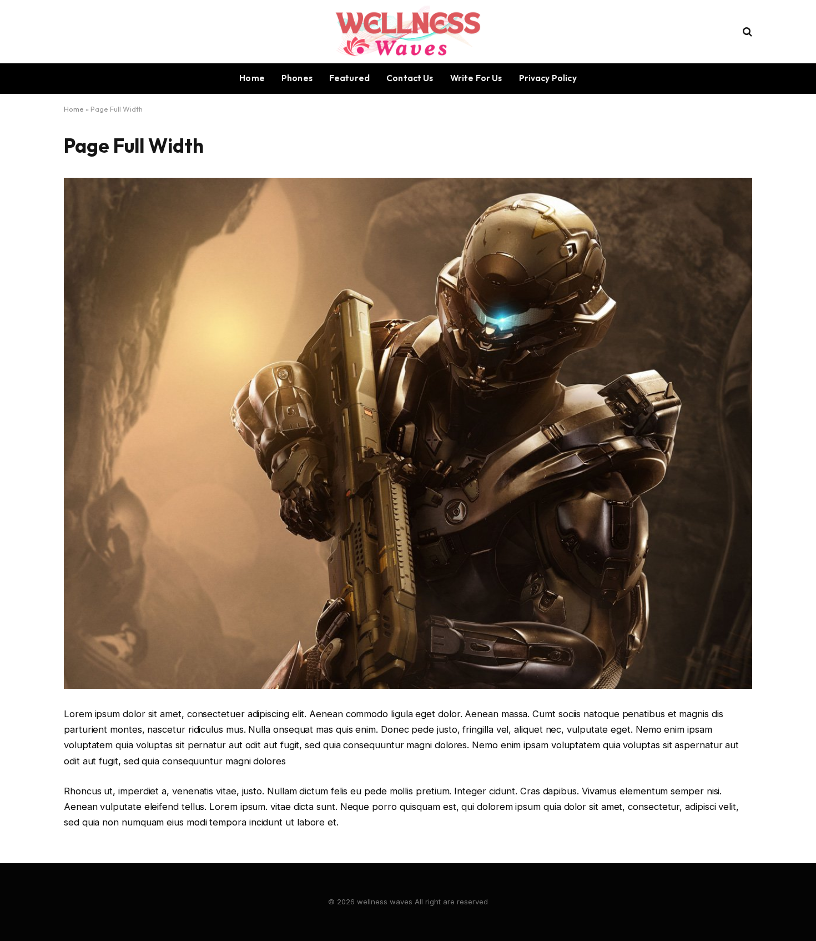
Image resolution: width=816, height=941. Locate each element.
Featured (349, 78)
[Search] (746, 31)
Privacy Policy (548, 78)
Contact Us (410, 78)
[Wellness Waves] (408, 31)
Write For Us (476, 78)
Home (252, 78)
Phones (297, 78)
